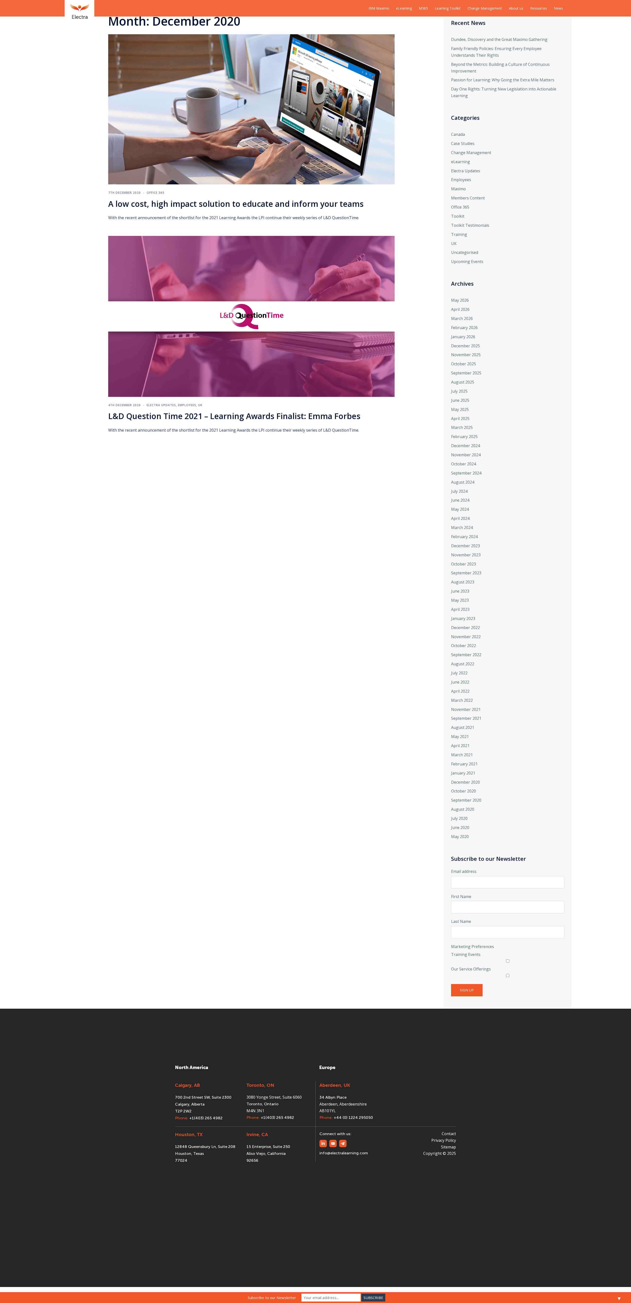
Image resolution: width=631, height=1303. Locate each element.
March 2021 (462, 754)
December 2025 (465, 346)
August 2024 (462, 482)
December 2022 (465, 627)
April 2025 (460, 418)
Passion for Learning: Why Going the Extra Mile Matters (502, 80)
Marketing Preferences (472, 946)
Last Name (461, 921)
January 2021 (463, 773)
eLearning (404, 8)
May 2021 (460, 736)
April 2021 (460, 745)
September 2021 (466, 718)
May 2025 (460, 409)
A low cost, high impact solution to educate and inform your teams (236, 203)
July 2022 (459, 673)
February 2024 (464, 536)
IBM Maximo (378, 8)
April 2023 (460, 609)
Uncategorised (464, 252)
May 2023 (460, 600)
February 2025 (464, 436)
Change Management (485, 8)
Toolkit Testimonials (470, 225)
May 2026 (460, 300)
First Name (461, 896)
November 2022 (466, 636)
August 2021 (462, 727)
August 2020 (462, 809)
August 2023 (462, 582)
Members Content (468, 198)
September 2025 (466, 373)
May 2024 (460, 509)
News (558, 8)
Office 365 (155, 193)
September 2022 (466, 654)
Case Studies (462, 143)
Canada (458, 134)
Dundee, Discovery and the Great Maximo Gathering (499, 39)
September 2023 (466, 573)
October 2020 (463, 791)
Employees (187, 405)
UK (200, 405)
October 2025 (463, 364)
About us (516, 8)
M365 (423, 8)
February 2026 (464, 327)
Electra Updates (161, 405)
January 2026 (463, 336)
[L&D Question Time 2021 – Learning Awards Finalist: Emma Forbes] (251, 316)
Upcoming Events (467, 261)
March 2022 (462, 700)
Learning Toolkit (448, 8)
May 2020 (460, 836)
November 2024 (466, 455)
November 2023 (466, 555)
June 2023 (460, 591)
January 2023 (463, 618)
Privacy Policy (443, 1140)
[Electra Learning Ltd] (80, 8)
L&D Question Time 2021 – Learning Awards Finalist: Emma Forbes (234, 416)
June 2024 (460, 500)
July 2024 (459, 491)
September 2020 (466, 800)
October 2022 (463, 645)
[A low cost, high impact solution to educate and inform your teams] (251, 109)
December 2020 (465, 782)
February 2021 (464, 764)
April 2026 (460, 309)
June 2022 (460, 682)
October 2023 (463, 564)
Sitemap (448, 1147)
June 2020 (460, 827)
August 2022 (462, 664)
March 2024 (462, 527)
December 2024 (465, 445)
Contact (449, 1133)
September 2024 (466, 473)
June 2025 (460, 400)
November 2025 (466, 354)
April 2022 (460, 691)
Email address (463, 871)
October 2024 (463, 464)
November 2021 (466, 709)
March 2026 (462, 318)
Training (459, 234)
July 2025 (459, 391)
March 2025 (462, 427)
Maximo (458, 189)
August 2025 (462, 382)
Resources (538, 8)
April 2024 (460, 518)
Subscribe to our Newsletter (272, 1297)
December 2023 (465, 545)
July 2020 (459, 818)
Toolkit (457, 216)
